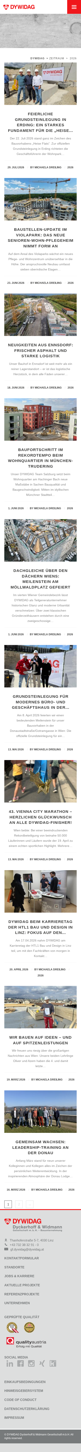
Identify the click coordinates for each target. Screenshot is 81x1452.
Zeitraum (56, 58)
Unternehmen (17, 1303)
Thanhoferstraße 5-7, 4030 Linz (32, 1240)
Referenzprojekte (21, 1294)
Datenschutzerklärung (26, 1409)
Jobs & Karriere (19, 1276)
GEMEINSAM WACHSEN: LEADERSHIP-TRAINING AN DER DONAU (40, 1147)
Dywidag (37, 58)
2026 (70, 167)
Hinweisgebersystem (23, 1391)
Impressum (14, 1417)
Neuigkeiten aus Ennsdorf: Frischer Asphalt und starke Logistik (40, 350)
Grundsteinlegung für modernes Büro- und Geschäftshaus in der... (40, 702)
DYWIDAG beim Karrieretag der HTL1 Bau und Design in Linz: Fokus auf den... (40, 927)
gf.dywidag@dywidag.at (27, 1249)
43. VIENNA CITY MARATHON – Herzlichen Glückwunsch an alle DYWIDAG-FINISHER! (40, 817)
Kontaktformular (21, 1258)
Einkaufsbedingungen (25, 1382)
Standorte (14, 1267)
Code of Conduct (20, 1400)
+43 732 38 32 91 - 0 (24, 1245)
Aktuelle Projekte (22, 1285)
